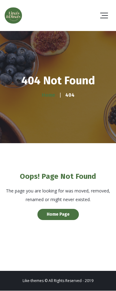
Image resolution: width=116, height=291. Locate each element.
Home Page (58, 214)
